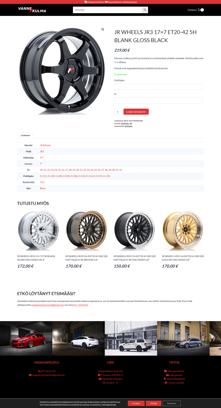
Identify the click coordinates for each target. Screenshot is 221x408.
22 (48, 169)
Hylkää (153, 403)
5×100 (58, 176)
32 (84, 169)
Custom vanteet (175, 382)
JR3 (130, 123)
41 (116, 169)
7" (41, 163)
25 (59, 169)
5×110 (81, 176)
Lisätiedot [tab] (25, 135)
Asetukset (171, 403)
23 (52, 169)
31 (80, 169)
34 (91, 169)
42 (120, 169)
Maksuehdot (176, 374)
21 (44, 169)
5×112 (43, 176)
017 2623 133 (48, 371)
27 (66, 169)
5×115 (98, 176)
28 (70, 169)
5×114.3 (90, 176)
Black (42, 188)
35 (95, 169)
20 (41, 169)
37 (102, 169)
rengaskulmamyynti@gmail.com (47, 304)
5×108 (73, 176)
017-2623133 (80, 304)
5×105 (66, 176)
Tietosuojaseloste (176, 378)
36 (98, 169)
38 (106, 169)
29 (73, 169)
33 (88, 169)
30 (77, 169)
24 (55, 169)
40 (113, 169)
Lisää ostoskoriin (136, 111)
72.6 (42, 182)
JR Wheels (125, 123)
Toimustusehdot (176, 371)
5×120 (50, 176)
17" (41, 157)
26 (62, 169)
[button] (103, 29)
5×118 (106, 176)
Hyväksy (136, 403)
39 (109, 169)
